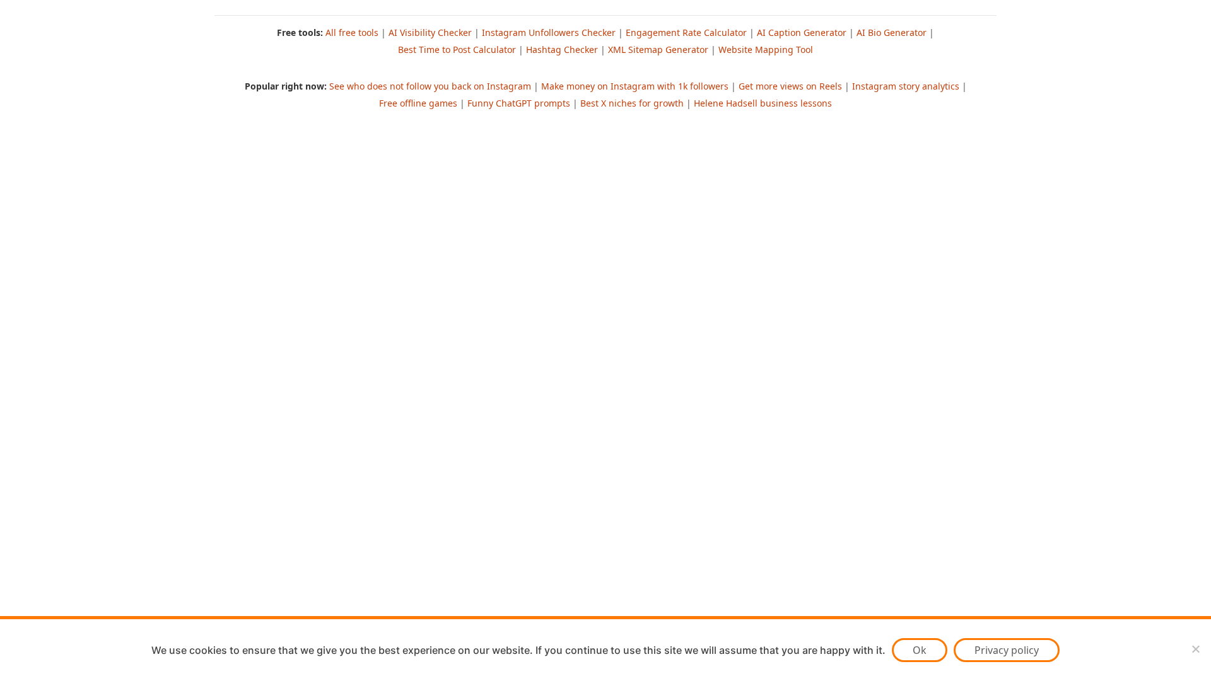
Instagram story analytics (905, 86)
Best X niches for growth (632, 103)
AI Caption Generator (801, 32)
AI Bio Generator (892, 32)
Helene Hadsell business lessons (763, 103)
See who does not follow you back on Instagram (430, 86)
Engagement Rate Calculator (686, 32)
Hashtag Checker (562, 49)
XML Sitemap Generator (658, 49)
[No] (1195, 649)
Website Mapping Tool (765, 49)
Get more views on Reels (790, 86)
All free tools (351, 32)
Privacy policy (1006, 650)
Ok (920, 650)
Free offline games (418, 103)
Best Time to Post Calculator (457, 49)
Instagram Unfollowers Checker (549, 32)
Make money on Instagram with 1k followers (634, 86)
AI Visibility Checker (430, 32)
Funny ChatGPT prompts (518, 103)
